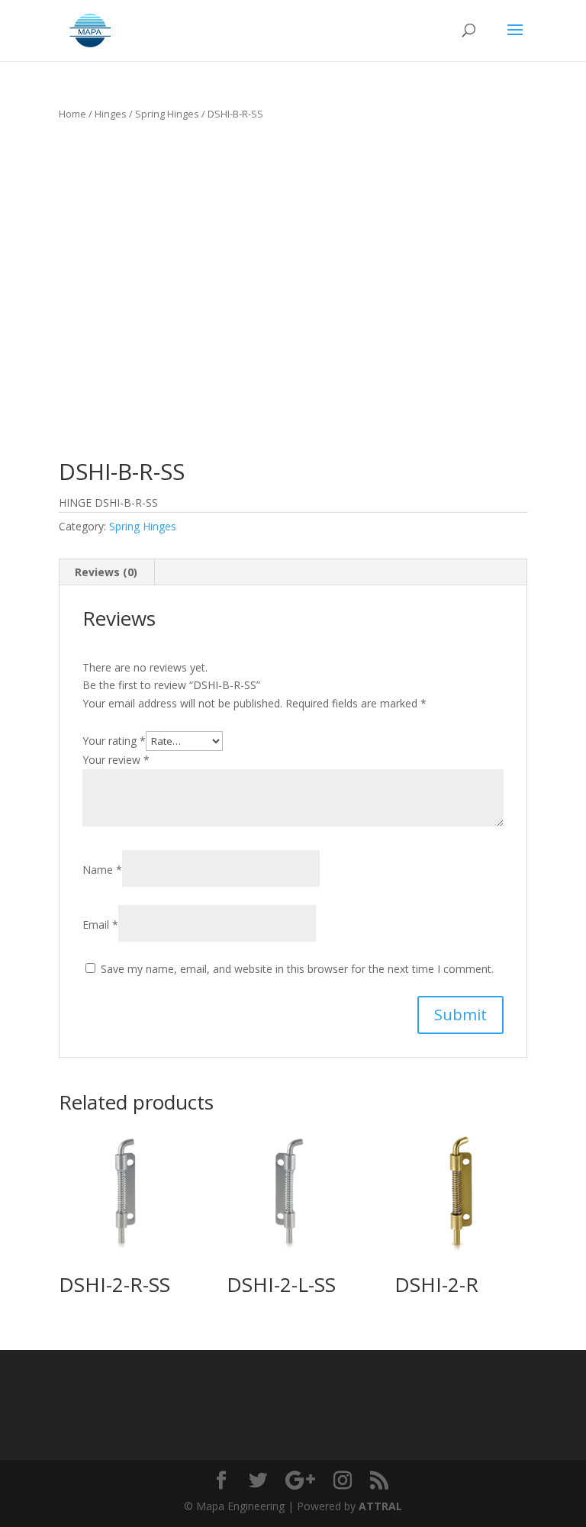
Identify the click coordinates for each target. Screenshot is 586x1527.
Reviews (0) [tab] (106, 572)
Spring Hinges (167, 114)
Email (100, 924)
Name (102, 869)
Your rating (114, 740)
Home (72, 114)
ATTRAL (380, 1506)
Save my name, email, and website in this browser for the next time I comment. (297, 969)
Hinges (111, 114)
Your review (116, 759)
